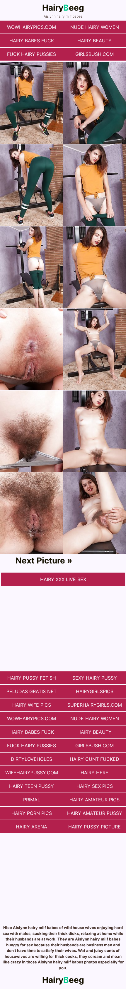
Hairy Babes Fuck (31, 41)
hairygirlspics (94, 691)
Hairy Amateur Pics (94, 800)
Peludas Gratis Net (31, 691)
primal (31, 800)
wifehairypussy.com (31, 772)
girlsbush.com (94, 54)
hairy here (94, 772)
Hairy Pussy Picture (94, 827)
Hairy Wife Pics (31, 705)
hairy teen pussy (31, 786)
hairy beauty (94, 41)
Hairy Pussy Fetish (31, 678)
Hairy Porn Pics (31, 813)
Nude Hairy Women (94, 27)
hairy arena (31, 827)
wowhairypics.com (31, 27)
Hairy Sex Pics (94, 786)
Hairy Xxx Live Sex (63, 579)
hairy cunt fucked (94, 759)
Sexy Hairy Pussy (94, 678)
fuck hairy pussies (31, 54)
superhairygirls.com (94, 705)
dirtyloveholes (31, 759)
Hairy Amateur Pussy (94, 813)
